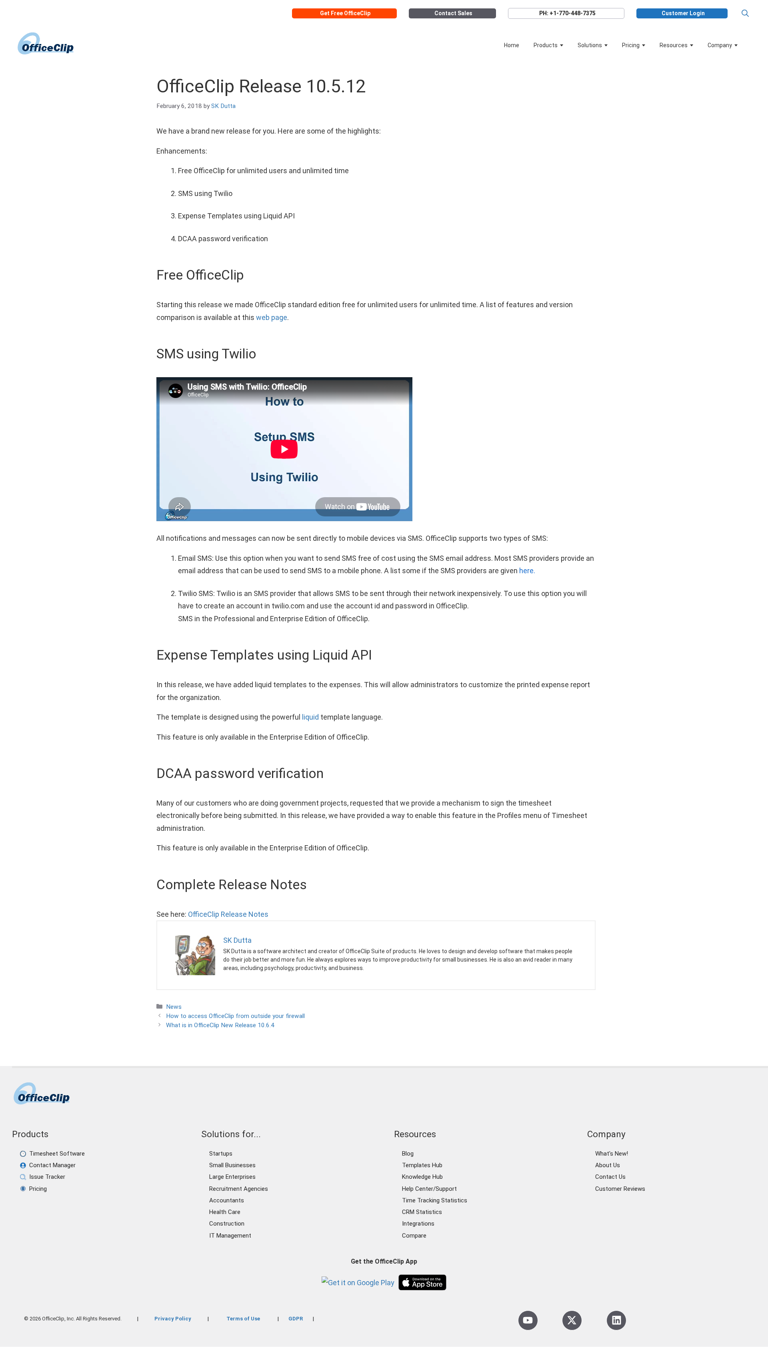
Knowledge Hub (422, 1176)
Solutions (590, 45)
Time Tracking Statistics (434, 1200)
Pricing (631, 45)
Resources (674, 45)
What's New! (611, 1153)
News (174, 1006)
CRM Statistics (422, 1212)
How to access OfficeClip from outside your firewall (235, 1016)
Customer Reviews (620, 1188)
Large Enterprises (232, 1176)
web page (271, 317)
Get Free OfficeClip (345, 13)
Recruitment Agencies (238, 1188)
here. (527, 570)
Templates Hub (422, 1165)
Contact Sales (453, 13)
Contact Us (610, 1176)
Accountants (226, 1200)
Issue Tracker (47, 1176)
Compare (414, 1235)
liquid (310, 717)
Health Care (224, 1212)
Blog (408, 1153)
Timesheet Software (57, 1153)
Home (511, 45)
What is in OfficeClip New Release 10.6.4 (220, 1025)
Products (546, 45)
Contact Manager (52, 1165)
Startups (220, 1153)
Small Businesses (232, 1165)
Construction (226, 1223)
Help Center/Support (429, 1188)
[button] (745, 13)
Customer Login (683, 13)
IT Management (230, 1235)
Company (720, 45)
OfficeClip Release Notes (228, 914)
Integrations (418, 1223)
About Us (607, 1165)
